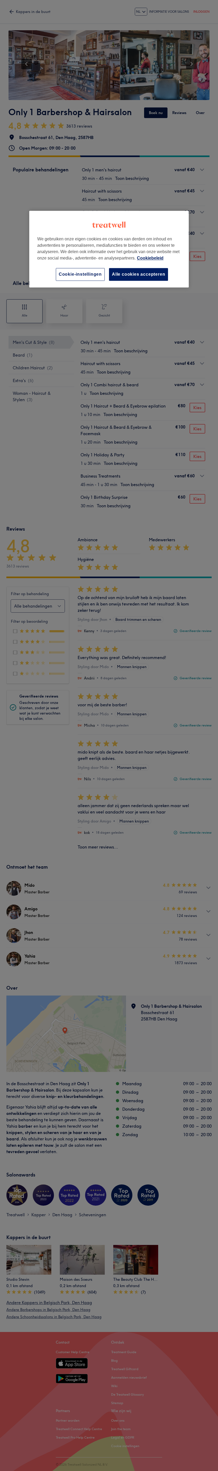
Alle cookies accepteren (138, 274)
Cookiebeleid (150, 258)
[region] (109, 249)
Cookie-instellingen (80, 274)
